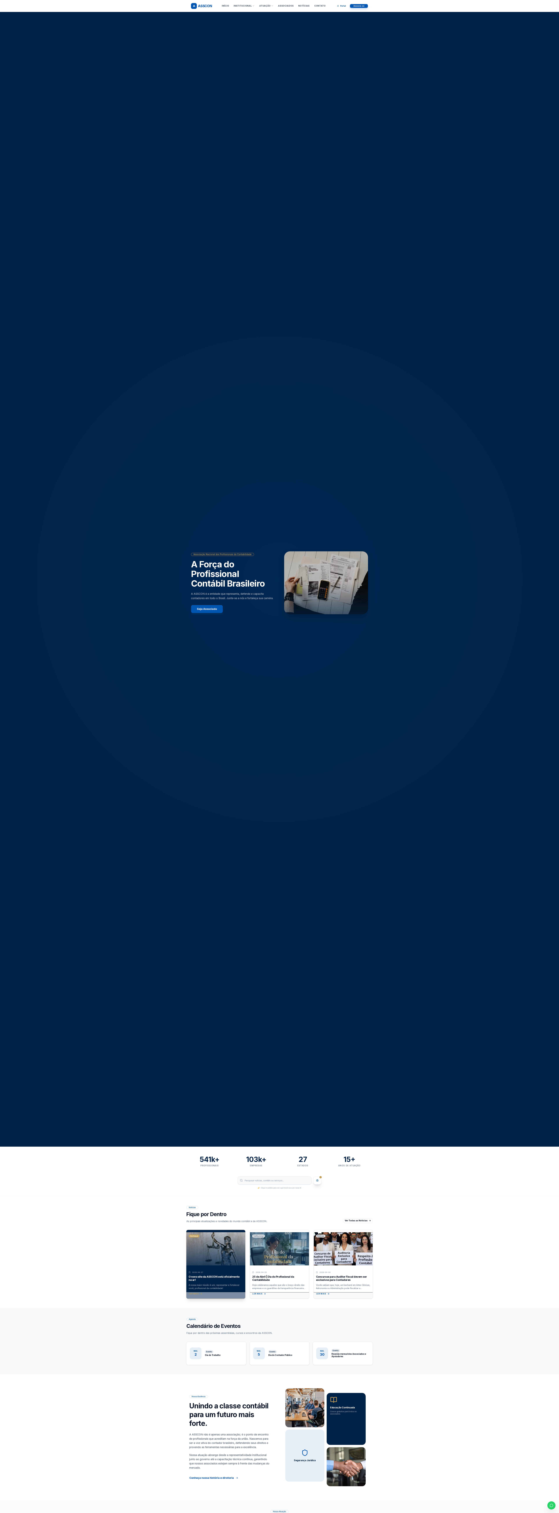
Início (225, 6)
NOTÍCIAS (304, 6)
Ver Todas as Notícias (356, 1220)
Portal (343, 6)
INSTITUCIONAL (243, 6)
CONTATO (320, 6)
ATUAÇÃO (264, 6)
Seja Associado (207, 608)
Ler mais (194, 1294)
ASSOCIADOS (286, 6)
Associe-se (358, 6)
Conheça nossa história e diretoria (215, 1477)
